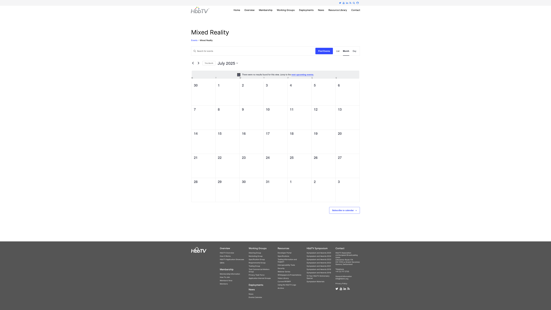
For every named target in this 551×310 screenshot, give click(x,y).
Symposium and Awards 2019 (319, 269)
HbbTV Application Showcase (232, 259)
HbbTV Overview (227, 253)
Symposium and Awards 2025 (319, 253)
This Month (209, 63)
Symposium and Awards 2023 (319, 259)
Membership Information (230, 274)
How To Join (225, 277)
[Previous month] (193, 63)
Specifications (283, 256)
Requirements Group (257, 263)
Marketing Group (255, 256)
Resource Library (337, 10)
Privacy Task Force (256, 275)
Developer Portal (284, 253)
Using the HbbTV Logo (287, 285)
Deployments (306, 10)
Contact (355, 10)
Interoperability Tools (286, 265)
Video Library (283, 278)
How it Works (225, 256)
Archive (281, 288)
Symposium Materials (315, 281)
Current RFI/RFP (284, 281)
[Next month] (198, 63)
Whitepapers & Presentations (289, 275)
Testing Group (254, 266)
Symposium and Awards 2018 (319, 273)
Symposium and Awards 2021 (319, 266)
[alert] (275, 75)
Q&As (222, 263)
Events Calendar (255, 297)
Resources (283, 248)
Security (281, 268)
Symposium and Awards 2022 (319, 263)
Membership (265, 10)
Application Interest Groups (260, 278)
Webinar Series (284, 272)
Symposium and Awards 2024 (319, 256)
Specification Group (257, 259)
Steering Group (255, 253)
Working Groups (286, 10)
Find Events (324, 51)
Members (224, 284)
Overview (249, 10)
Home (237, 10)
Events (194, 40)
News (321, 10)
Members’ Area (226, 280)
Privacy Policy (341, 283)
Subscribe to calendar (343, 210)
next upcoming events (302, 74)
